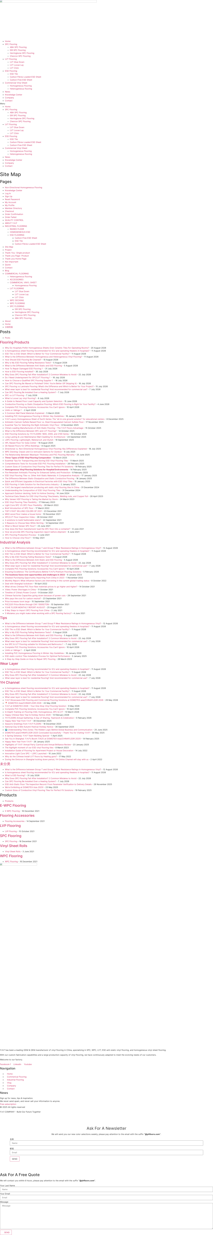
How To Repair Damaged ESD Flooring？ (24, 368)
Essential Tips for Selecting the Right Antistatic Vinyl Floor (32, 425)
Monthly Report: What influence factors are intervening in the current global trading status (47, 580)
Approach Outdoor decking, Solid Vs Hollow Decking (29, 493)
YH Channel (9, 682)
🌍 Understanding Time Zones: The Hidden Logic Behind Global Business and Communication (48, 729)
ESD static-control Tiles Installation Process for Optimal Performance (37, 656)
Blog (7, 270)
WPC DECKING (17, 300)
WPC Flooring (11, 856)
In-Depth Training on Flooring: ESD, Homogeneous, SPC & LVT (34, 712)
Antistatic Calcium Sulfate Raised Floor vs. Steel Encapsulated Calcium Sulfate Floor (44, 422)
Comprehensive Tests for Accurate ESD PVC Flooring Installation (35, 463)
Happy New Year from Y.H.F (18, 721)
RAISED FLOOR (17, 229)
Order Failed (10, 217)
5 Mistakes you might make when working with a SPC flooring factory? (38, 613)
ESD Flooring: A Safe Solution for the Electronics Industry (32, 484)
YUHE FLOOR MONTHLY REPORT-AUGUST (25, 607)
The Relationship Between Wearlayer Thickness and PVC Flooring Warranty (40, 454)
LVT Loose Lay (17, 65)
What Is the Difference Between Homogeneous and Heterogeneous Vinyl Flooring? (43, 356)
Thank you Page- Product (17, 255)
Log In (8, 193)
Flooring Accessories (17, 815)
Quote (8, 264)
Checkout (9, 211)
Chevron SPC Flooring (20, 56)
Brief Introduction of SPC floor (19, 508)
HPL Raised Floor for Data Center (20, 443)
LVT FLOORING (17, 288)
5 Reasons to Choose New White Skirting (24, 523)
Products (9, 801)
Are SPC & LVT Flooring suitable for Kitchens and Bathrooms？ (34, 644)
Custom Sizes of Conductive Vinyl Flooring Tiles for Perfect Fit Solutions (39, 466)
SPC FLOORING (17, 306)
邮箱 (12, 1149)
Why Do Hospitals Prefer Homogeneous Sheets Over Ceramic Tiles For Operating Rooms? (47, 348)
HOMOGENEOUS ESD (20, 232)
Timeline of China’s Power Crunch (20, 592)
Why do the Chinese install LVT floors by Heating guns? (31, 756)
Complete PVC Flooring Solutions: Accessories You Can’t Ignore (35, 407)
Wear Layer (9, 663)
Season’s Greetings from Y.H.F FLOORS (23, 724)
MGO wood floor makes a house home (23, 514)
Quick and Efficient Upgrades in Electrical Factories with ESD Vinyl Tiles (38, 481)
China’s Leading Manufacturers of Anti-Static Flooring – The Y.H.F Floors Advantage (44, 428)
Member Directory (13, 208)
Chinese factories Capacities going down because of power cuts (35, 595)
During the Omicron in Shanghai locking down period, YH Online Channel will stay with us (46, 759)
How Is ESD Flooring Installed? (19, 371)
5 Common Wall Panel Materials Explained (24, 413)
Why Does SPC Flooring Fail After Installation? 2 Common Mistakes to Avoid (40, 374)
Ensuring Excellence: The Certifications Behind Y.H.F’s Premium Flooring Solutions (43, 571)
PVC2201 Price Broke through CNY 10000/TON (27, 604)
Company (9, 97)
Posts (7, 338)
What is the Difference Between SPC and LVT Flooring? (30, 431)
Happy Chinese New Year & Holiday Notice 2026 (28, 715)
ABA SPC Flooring (18, 47)
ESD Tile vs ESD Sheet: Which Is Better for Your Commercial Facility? (37, 353)
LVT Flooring (11, 59)
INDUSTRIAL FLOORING (16, 226)
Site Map (9, 247)
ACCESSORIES (16, 279)
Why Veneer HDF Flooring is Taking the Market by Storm (31, 499)
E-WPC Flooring (13, 805)
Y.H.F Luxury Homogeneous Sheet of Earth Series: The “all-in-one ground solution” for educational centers (54, 419)
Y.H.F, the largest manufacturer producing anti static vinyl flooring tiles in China (42, 487)
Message (4, 1202)
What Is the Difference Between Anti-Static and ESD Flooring (33, 365)
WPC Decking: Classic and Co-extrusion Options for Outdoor (33, 451)
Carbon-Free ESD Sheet (21, 80)
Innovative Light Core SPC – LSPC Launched (25, 753)
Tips (3, 618)
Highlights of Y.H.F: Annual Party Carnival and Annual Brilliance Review (38, 744)
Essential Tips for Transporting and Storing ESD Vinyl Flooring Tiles (36, 460)
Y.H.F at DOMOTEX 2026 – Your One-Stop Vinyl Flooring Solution (35, 706)
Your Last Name (7, 1186)
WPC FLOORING (17, 303)
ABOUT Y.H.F (11, 223)
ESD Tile (14, 74)
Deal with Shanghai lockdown (19, 583)
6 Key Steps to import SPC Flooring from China (27, 610)
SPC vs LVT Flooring (14, 395)
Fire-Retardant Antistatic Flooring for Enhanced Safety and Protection (37, 472)
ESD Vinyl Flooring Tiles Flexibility (21, 502)
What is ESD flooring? (15, 775)
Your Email (5, 1194)
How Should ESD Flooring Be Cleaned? (23, 359)
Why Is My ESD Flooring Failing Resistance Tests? (28, 362)
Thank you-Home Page (15, 258)
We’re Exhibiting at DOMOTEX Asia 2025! (24, 787)
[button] (106, 103)
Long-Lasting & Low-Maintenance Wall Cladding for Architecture (35, 437)
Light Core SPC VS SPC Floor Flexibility (23, 505)
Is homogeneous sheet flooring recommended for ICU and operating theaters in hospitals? (47, 351)
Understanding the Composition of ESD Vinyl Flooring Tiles (32, 490)
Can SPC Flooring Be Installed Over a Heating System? (30, 392)
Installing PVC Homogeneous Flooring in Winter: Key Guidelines (34, 416)
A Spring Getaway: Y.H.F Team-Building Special (27, 735)
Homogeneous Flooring (21, 86)
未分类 (5, 764)
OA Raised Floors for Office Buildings (22, 446)
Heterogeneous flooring (21, 88)
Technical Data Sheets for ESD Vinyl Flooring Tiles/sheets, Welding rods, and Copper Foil (46, 496)
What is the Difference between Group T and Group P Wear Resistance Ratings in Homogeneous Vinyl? (53, 548)
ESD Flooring (11, 71)
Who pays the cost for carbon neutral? (23, 598)
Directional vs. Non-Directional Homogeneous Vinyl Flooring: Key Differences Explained (46, 449)
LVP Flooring (10, 825)
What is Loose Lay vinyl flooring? (20, 398)
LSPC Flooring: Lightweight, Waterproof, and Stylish (29, 440)
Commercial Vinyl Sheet (16, 83)
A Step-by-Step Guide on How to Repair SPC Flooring (30, 659)
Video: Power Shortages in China (20, 589)
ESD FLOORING (17, 235)
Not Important (11, 261)
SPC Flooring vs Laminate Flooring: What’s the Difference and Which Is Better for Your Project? (49, 386)
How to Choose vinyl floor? (18, 538)
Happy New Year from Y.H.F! (18, 741)
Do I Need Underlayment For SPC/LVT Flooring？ (28, 377)
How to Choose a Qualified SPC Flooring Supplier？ (29, 380)
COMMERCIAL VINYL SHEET (23, 282)
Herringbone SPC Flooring (22, 53)
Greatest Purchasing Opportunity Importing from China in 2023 (34, 577)
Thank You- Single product (17, 253)
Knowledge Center (13, 94)
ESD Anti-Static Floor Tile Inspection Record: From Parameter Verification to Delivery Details (48, 784)
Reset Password (12, 199)
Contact (8, 100)
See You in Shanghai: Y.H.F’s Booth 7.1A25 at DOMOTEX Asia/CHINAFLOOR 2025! (43, 738)
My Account (10, 202)
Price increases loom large (17, 601)
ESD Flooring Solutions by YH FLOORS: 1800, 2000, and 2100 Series (37, 434)
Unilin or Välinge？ (13, 410)
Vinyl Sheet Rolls (13, 846)
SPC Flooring (11, 44)
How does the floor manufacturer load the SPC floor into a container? (37, 529)
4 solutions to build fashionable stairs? (23, 520)
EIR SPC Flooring (18, 50)
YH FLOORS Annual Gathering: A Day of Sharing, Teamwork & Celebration (39, 718)
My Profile (9, 205)
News (7, 91)
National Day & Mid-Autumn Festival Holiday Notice (29, 727)
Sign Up (8, 196)
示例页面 (9, 327)
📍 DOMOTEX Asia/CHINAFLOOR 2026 (23, 703)
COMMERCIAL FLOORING (17, 273)
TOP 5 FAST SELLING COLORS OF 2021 (23, 511)
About (8, 321)
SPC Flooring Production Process (20, 535)
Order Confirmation (14, 214)
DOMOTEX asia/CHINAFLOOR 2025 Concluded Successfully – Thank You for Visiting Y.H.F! (47, 732)
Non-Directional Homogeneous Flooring (23, 187)
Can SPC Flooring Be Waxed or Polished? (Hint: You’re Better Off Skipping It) (41, 383)
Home (7, 41)
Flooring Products (14, 342)
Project (8, 250)
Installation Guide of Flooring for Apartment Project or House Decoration (39, 750)
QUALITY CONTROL (14, 220)
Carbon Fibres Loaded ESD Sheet (25, 77)
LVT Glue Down (17, 62)
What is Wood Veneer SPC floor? (20, 526)
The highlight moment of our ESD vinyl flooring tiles (29, 747)
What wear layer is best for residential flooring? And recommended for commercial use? (46, 389)
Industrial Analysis (15, 542)
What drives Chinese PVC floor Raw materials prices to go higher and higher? (41, 586)
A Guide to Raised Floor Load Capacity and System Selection (33, 401)
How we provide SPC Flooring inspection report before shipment (35, 532)
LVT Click (14, 68)
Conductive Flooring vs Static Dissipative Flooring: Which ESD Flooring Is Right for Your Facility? (50, 404)
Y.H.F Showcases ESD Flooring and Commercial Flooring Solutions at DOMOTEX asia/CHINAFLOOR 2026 (54, 700)
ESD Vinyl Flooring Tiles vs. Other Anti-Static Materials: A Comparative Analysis (42, 475)
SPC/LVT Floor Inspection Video (20, 517)
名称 (12, 1139)
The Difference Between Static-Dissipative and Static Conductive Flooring (39, 478)
